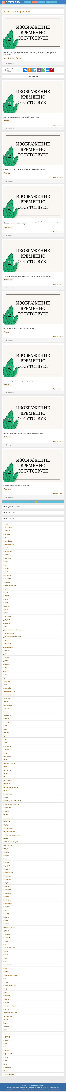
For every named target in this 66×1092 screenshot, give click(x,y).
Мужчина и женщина (10, 787)
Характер (6, 1036)
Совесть (6, 968)
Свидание (7, 941)
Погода (6, 862)
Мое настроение (9, 763)
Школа (5, 1057)
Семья (5, 951)
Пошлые (6, 886)
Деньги (5, 640)
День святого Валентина (12, 637)
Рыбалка (6, 934)
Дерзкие (6, 650)
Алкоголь (6, 531)
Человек (6, 1050)
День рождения (9, 633)
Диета (5, 660)
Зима (5, 712)
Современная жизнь (10, 975)
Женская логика (9, 691)
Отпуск (5, 848)
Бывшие (6, 568)
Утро (5, 1030)
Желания (6, 681)
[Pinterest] (52, 70)
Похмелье (7, 879)
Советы (6, 972)
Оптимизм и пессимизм (11, 835)
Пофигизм (7, 876)
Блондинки (7, 554)
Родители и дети (9, 927)
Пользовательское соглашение (37, 1089)
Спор (5, 989)
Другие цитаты (8, 1074)
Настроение (7, 794)
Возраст (6, 592)
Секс (5, 944)
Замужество (7, 705)
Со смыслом (7, 965)
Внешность (7, 582)
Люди (5, 753)
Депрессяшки (8, 647)
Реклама (6, 924)
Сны (5, 961)
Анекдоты (6, 534)
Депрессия (7, 643)
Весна (5, 572)
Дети (5, 654)
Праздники (7, 889)
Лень (5, 739)
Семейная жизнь (9, 948)
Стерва (6, 1002)
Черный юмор (8, 1054)
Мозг (5, 766)
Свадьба (6, 937)
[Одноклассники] (30, 70)
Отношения (7, 845)
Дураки (6, 671)
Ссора (5, 992)
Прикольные (7, 893)
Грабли (6, 609)
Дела (5, 626)
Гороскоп (6, 606)
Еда (4, 678)
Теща (5, 1023)
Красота (6, 732)
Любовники (7, 746)
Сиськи (6, 954)
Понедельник (8, 872)
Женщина (6, 698)
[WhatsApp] (43, 70)
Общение (6, 821)
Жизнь (5, 702)
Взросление (7, 575)
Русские (6, 930)
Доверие (6, 664)
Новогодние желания (11, 804)
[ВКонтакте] (25, 70)
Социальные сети (9, 985)
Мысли (5, 790)
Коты (5, 729)
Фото (5, 1033)
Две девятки (7, 616)
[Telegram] (34, 70)
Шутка (5, 1060)
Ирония (6, 725)
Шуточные (7, 1067)
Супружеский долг (10, 1006)
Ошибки (6, 852)
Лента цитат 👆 (33, 502)
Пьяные (6, 910)
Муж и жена (7, 780)
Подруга (6, 869)
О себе (5, 814)
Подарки (6, 866)
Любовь (6, 749)
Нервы (5, 797)
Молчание (7, 770)
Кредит (6, 736)
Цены (5, 1043)
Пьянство (6, 907)
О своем (6, 811)
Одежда (6, 825)
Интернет (6, 722)
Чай (4, 1047)
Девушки (6, 623)
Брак (5, 565)
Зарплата (6, 708)
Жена (5, 684)
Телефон (6, 1019)
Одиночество (8, 828)
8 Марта (6, 524)
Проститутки (7, 903)
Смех (5, 958)
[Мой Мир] (48, 70)
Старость (6, 995)
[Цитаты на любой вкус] (12, 2)
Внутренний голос (9, 585)
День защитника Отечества (13, 630)
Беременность (8, 544)
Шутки (5, 1064)
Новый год (7, 807)
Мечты (5, 760)
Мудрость (6, 773)
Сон (4, 978)
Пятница (6, 913)
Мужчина (6, 784)
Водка (5, 589)
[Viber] (39, 70)
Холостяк (6, 1040)
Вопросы (6, 596)
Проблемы (7, 900)
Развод (6, 920)
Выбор (5, 602)
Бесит (5, 548)
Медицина (7, 756)
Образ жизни (8, 818)
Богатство (7, 558)
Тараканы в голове (10, 1013)
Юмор (5, 1071)
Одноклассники (9, 831)
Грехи (5, 613)
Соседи (6, 982)
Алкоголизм (7, 527)
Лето (5, 743)
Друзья (5, 667)
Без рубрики (7, 541)
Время (5, 599)
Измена (6, 719)
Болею (5, 561)
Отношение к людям (10, 842)
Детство (6, 657)
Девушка (6, 619)
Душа (5, 674)
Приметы (6, 896)
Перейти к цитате (58, 125)
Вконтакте (7, 578)
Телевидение (8, 1016)
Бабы (5, 537)
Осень (5, 838)
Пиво (5, 859)
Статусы (6, 999)
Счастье (6, 1009)
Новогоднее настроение (12, 801)
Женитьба (7, 688)
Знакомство (7, 715)
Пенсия (6, 855)
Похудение (7, 883)
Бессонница (7, 551)
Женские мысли (9, 695)
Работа (6, 917)
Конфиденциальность (54, 1089)
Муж (5, 777)
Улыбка (6, 1026)
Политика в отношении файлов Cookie (17, 1089)
